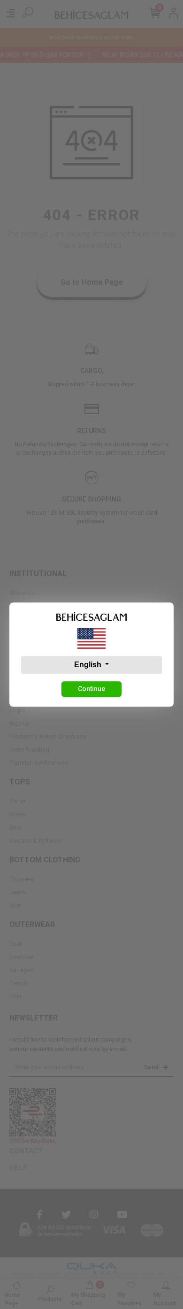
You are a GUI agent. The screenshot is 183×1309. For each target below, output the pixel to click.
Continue (91, 689)
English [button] (88, 665)
